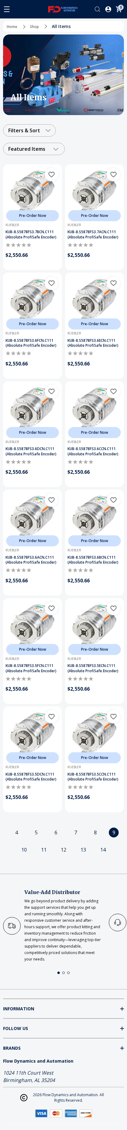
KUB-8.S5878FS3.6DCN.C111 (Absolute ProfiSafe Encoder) (31, 451)
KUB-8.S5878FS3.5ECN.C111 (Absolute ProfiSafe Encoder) (93, 668)
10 (24, 849)
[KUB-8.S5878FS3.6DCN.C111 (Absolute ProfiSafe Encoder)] (32, 410)
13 (83, 849)
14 (103, 849)
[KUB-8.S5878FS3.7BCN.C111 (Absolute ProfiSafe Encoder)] (32, 193)
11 (44, 849)
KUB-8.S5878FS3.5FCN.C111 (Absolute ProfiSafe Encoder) (31, 668)
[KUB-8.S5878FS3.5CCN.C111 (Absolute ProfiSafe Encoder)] (94, 735)
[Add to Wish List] (51, 175)
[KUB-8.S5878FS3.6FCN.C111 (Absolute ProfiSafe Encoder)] (32, 302)
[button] (58, 973)
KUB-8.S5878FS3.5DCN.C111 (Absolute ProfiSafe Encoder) (31, 777)
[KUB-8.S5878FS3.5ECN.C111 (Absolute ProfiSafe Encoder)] (94, 627)
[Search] (97, 9)
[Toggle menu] (6, 9)
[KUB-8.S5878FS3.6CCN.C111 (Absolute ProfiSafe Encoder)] (94, 410)
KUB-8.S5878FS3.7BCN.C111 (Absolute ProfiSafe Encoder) (31, 235)
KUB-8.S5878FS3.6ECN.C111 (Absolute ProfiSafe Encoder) (93, 343)
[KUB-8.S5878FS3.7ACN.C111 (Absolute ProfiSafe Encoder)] (94, 193)
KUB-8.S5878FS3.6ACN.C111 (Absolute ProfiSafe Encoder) (31, 560)
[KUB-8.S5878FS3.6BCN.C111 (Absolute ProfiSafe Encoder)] (94, 518)
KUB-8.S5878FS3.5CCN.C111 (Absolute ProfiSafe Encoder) (93, 777)
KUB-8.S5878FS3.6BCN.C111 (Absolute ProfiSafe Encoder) (93, 560)
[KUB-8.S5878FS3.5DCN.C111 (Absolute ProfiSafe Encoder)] (32, 735)
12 (63, 849)
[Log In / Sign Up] (108, 9)
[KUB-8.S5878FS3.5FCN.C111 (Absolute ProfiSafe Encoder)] (32, 627)
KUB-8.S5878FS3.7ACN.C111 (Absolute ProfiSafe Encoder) (93, 235)
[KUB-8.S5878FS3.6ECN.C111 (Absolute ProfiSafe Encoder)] (94, 302)
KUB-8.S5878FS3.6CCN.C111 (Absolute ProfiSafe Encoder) (93, 451)
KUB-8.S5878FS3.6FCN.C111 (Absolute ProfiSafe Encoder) (31, 343)
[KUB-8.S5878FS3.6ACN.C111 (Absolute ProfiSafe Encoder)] (32, 518)
